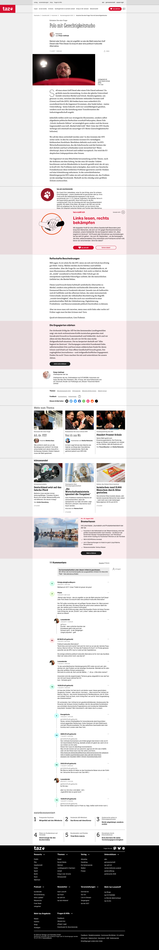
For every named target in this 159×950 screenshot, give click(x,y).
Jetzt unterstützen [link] (60, 364)
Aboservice (61, 921)
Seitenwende (114, 938)
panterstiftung (109, 871)
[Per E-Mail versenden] (66, 401)
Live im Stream (86, 898)
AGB (107, 938)
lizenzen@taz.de (47, 938)
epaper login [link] (120, 2)
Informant (84, 938)
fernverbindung (39, 895)
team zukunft (61, 892)
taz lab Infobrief (62, 900)
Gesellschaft (45, 15)
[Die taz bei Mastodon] (114, 849)
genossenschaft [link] (110, 2)
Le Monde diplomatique (112, 898)
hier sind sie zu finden (71, 574)
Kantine (36, 922)
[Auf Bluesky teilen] (75, 401)
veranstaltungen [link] (43, 2)
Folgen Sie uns (108, 848)
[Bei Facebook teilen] (79, 401)
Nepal (59, 859)
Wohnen (60, 865)
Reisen (36, 919)
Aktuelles (84, 859)
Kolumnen (54, 15)
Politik (36, 859)
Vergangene (85, 900)
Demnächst (85, 892)
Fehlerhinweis (72, 396)
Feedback (60, 918)
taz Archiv (107, 901)
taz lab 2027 (85, 903)
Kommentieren (62, 396)
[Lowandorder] (56, 620)
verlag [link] (36, 2)
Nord (35, 877)
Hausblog (84, 862)
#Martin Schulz (102, 391)
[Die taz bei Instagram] (123, 849)
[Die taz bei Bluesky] (119, 849)
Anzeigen (37, 927)
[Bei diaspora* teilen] (87, 401)
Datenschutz (92, 938)
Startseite (37, 15)
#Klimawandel (76, 391)
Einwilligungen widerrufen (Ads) (91, 941)
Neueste (101, 563)
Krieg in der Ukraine (64, 874)
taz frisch (60, 895)
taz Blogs (107, 892)
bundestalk (38, 892)
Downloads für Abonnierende (67, 927)
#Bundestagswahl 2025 (64, 391)
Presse (83, 871)
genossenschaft (109, 862)
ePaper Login (62, 924)
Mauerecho (38, 900)
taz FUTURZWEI (109, 895)
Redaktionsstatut (95, 935)
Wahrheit (37, 880)
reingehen (37, 906)
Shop (36, 925)
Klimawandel (61, 877)
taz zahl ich (108, 865)
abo (105, 859)
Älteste (107, 563)
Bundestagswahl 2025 (66, 15)
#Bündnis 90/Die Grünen (89, 391)
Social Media (61, 862)
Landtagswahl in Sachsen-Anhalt (66, 869)
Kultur (36, 868)
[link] (36, 9)
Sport (36, 871)
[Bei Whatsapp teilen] (83, 401)
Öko (35, 862)
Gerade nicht (116, 212)
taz (39, 848)
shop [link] (51, 2)
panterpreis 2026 (110, 874)
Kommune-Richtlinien (108, 935)
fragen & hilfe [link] (58, 2)
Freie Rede (37, 903)
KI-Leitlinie (120, 935)
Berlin (36, 874)
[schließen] (123, 212)
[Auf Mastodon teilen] (71, 401)
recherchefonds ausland (112, 868)
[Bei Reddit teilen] (92, 401)
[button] (124, 8)
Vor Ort (83, 895)
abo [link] (103, 2)
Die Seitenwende (86, 865)
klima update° (38, 898)
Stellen (83, 868)
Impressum (102, 938)
